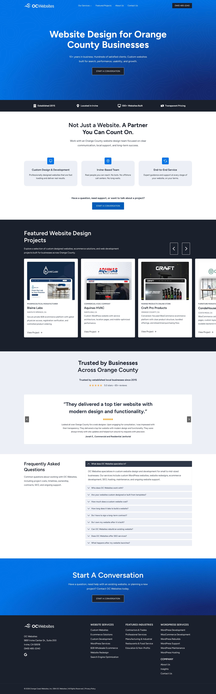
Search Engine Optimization (104, 657)
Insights (164, 669)
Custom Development (101, 639)
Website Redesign (99, 652)
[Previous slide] (27, 419)
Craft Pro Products (154, 308)
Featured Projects (103, 5)
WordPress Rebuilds (170, 639)
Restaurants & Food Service (139, 643)
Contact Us (133, 5)
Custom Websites (99, 630)
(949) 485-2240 (182, 5)
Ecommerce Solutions (101, 634)
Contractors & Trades (136, 630)
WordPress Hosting (170, 652)
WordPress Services (100, 643)
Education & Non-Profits (138, 648)
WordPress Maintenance (173, 648)
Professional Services (136, 634)
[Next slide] (186, 249)
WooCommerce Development (175, 634)
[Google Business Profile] (25, 654)
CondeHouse (207, 308)
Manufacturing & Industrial (139, 639)
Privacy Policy (90, 689)
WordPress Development (173, 630)
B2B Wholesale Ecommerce (104, 648)
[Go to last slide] (174, 249)
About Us (119, 5)
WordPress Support (170, 643)
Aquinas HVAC (94, 308)
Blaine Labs (35, 308)
